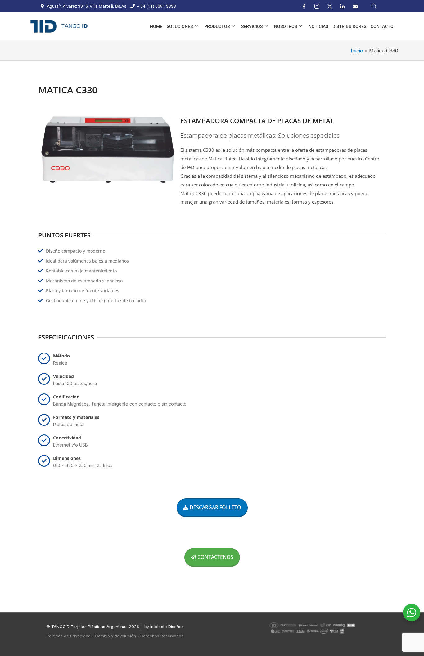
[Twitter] (329, 6)
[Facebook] (304, 6)
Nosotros (285, 26)
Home (156, 26)
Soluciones (180, 26)
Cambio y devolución (115, 635)
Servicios (252, 26)
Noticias (318, 26)
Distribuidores (349, 26)
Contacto (382, 26)
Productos (217, 26)
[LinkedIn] (342, 6)
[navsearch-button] (374, 6)
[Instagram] (317, 6)
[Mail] (355, 6)
